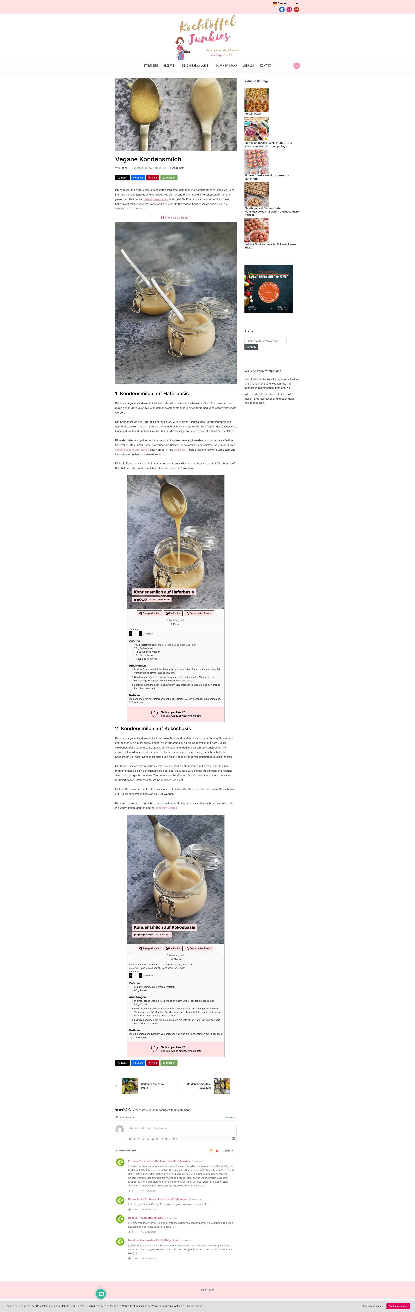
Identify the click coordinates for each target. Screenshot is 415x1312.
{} (170, 1138)
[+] (175, 1138)
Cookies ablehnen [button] (373, 1306)
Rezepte (168, 65)
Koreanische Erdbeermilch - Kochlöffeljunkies (157, 1199)
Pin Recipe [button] (174, 613)
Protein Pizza (252, 113)
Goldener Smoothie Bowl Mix (199, 1085)
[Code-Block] (162, 1139)
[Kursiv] (134, 1139)
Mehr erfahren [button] (195, 1306)
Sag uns (165, 715)
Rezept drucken (151, 613)
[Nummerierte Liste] (148, 1139)
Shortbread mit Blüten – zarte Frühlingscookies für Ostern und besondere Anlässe (271, 212)
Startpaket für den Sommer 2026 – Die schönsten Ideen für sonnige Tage (268, 144)
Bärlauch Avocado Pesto (152, 1085)
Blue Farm (180, 449)
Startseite (151, 65)
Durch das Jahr (226, 65)
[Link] (166, 1139)
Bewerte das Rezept (200, 613)
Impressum (207, 1290)
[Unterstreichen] (139, 1139)
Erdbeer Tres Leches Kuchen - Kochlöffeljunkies (159, 1161)
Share (140, 177)
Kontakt (265, 65)
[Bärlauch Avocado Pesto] (129, 1085)
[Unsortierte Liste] (152, 1139)
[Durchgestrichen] (143, 1139)
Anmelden (230, 1117)
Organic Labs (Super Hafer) (132, 449)
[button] (135, 599)
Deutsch (282, 3)
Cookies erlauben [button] (398, 1306)
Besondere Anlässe (195, 65)
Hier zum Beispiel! (167, 807)
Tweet (124, 177)
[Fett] (130, 1139)
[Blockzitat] (157, 1139)
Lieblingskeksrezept (156, 199)
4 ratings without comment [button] (173, 1109)
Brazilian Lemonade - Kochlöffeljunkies (153, 1240)
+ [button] (140, 633)
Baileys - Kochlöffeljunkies (145, 1217)
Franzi (124, 167)
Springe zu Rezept (177, 217)
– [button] (130, 633)
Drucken (170, 177)
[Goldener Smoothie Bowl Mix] (222, 1085)
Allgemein (178, 167)
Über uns (249, 65)
